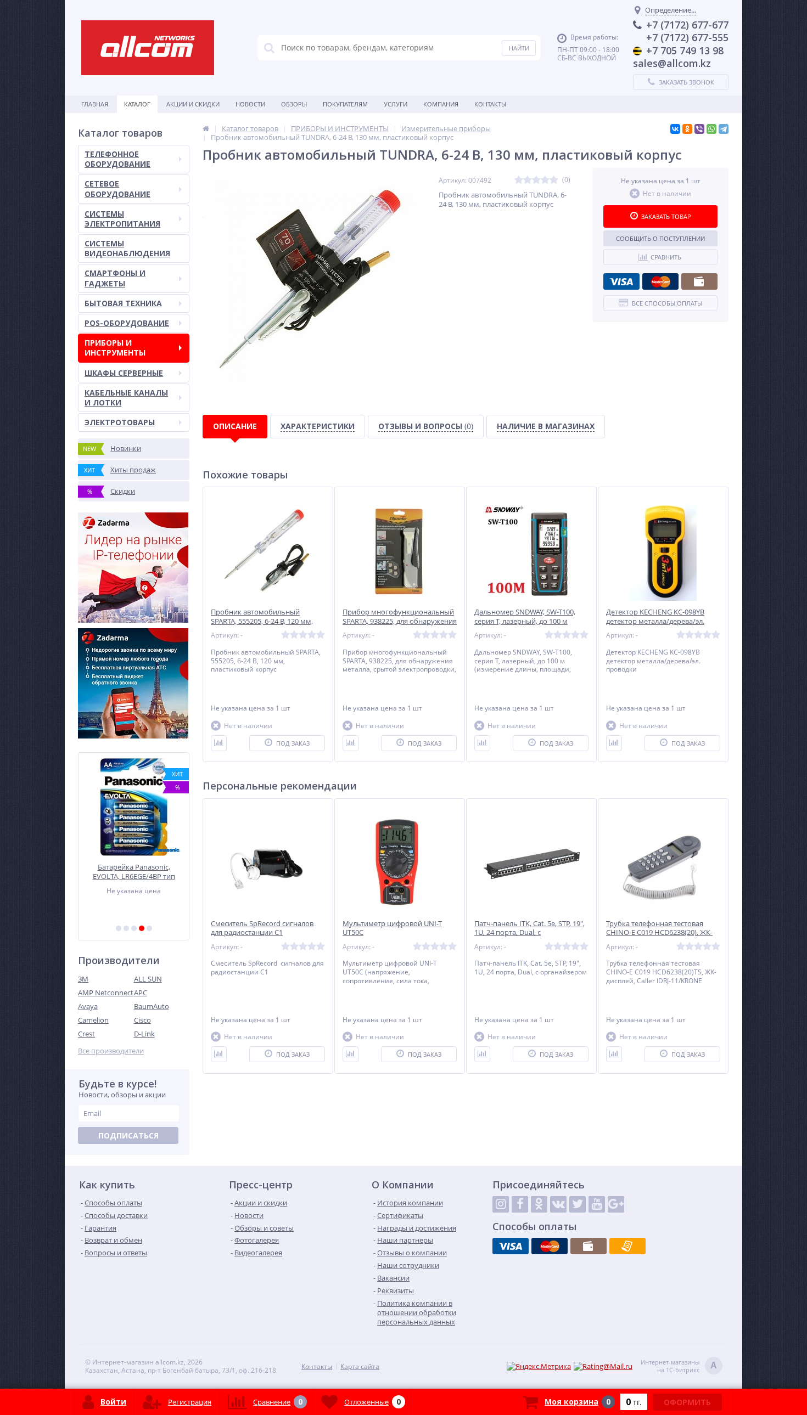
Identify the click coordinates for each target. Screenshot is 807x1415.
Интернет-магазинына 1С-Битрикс (679, 1366)
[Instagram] (500, 1204)
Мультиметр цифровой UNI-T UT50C (392, 928)
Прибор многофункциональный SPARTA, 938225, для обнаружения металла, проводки (400, 621)
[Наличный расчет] (699, 281)
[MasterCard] (660, 281)
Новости (250, 104)
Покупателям (345, 104)
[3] (134, 928)
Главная (94, 104)
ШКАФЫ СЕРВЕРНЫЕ (124, 373)
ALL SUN (148, 979)
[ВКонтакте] (675, 129)
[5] (149, 928)
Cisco (142, 1020)
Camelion (93, 1020)
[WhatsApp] (711, 129)
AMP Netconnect (105, 992)
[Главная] (206, 128)
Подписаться (128, 1135)
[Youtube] (597, 1204)
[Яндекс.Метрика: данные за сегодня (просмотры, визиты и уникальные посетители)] (539, 1366)
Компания (440, 104)
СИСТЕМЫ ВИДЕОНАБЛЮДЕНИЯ (127, 248)
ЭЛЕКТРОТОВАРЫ (120, 422)
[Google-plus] (616, 1204)
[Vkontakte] (558, 1204)
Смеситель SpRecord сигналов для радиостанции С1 (262, 928)
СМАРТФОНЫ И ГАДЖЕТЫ (115, 278)
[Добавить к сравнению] (219, 743)
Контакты (490, 104)
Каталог (137, 104)
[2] (126, 928)
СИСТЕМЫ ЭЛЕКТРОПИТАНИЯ (122, 218)
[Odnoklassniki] (539, 1204)
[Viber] (699, 129)
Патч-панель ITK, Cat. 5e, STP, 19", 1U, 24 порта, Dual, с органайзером (529, 933)
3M (83, 979)
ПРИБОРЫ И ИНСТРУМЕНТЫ (115, 347)
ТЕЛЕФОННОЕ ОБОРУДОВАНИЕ (117, 159)
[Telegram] (723, 129)
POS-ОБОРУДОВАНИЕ (127, 323)
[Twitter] (577, 1204)
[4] (141, 928)
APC (140, 992)
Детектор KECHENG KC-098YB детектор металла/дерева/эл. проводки (655, 621)
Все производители (111, 1051)
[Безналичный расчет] (627, 1246)
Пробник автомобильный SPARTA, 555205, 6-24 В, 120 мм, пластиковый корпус (262, 621)
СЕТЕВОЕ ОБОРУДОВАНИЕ (117, 188)
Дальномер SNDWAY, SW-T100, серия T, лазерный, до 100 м (524, 616)
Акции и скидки (193, 104)
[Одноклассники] (687, 129)
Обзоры (294, 104)
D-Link (144, 1034)
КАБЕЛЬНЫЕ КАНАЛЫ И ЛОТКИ (126, 397)
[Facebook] (520, 1204)
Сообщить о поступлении (660, 238)
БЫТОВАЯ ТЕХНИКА (123, 303)
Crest (86, 1034)
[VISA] (621, 281)
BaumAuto (151, 1006)
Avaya (88, 1006)
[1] (118, 928)
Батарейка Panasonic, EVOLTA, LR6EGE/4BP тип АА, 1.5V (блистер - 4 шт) (134, 871)
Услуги (395, 104)
